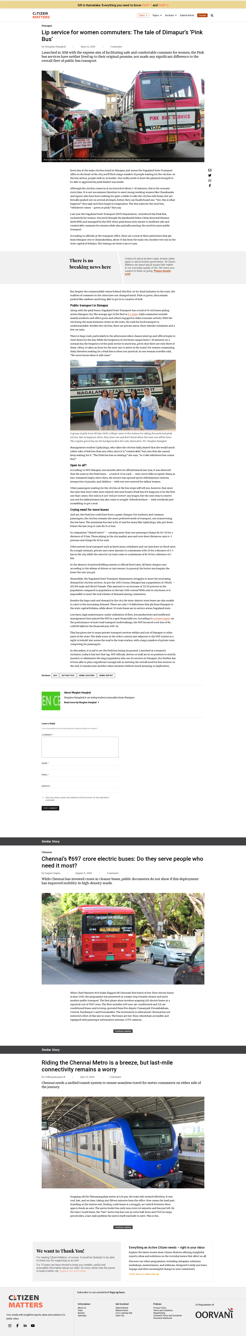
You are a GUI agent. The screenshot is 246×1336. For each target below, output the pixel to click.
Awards (81, 1313)
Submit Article (187, 15)
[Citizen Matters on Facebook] (17, 1325)
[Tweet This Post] (209, 175)
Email (45, 775)
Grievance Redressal (162, 1318)
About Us (82, 1308)
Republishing (159, 1313)
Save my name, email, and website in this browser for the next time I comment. (77, 798)
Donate (202, 15)
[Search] (212, 15)
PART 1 (147, 5)
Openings (82, 1315)
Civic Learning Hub (124, 1313)
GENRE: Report (106, 675)
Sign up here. (117, 1292)
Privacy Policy (159, 1308)
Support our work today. (73, 1271)
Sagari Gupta (52, 873)
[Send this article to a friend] (209, 170)
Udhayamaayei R (55, 1076)
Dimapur (47, 25)
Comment (48, 735)
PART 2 (164, 5)
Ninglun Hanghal (55, 46)
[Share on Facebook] (210, 185)
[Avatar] (51, 701)
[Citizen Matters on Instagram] (9, 1325)
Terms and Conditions (163, 1310)
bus (55, 675)
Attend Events (122, 1310)
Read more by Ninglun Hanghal (80, 702)
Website (46, 786)
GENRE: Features (87, 675)
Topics (156, 15)
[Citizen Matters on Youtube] (32, 1325)
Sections (170, 15)
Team (80, 1310)
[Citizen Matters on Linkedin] (25, 1325)
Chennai (47, 852)
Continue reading (123, 1031)
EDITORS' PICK (68, 675)
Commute (116, 46)
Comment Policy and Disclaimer (167, 1315)
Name (45, 763)
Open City (120, 1315)
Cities (142, 15)
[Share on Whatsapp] (209, 180)
